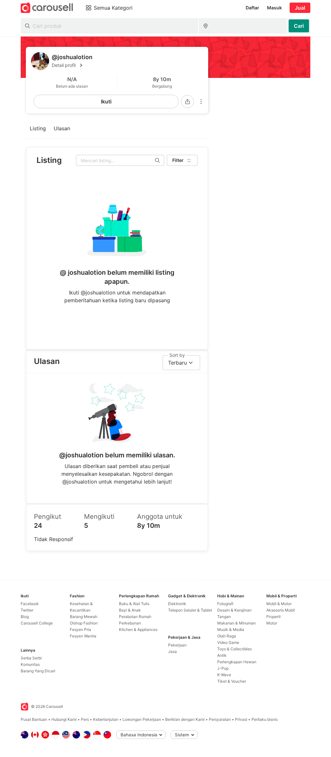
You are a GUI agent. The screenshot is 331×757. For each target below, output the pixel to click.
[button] (127, 65)
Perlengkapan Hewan (236, 661)
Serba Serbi (31, 658)
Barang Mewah (83, 616)
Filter (178, 160)
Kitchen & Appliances (138, 629)
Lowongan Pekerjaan (142, 719)
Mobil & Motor (279, 603)
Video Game (228, 642)
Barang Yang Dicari (38, 670)
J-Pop (223, 668)
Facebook (30, 603)
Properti (273, 616)
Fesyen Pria (80, 629)
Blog (25, 616)
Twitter (27, 610)
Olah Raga (226, 636)
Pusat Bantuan (34, 719)
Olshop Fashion (84, 623)
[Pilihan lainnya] (201, 101)
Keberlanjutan (105, 719)
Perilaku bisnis (264, 719)
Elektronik (177, 603)
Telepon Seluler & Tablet (190, 610)
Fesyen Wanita (83, 636)
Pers (85, 719)
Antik (222, 655)
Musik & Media (230, 629)
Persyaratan (220, 719)
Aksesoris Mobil (280, 610)
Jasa (172, 651)
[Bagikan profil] (187, 101)
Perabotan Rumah (135, 616)
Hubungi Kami (64, 719)
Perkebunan (130, 623)
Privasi (241, 719)
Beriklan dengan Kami (185, 719)
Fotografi (225, 603)
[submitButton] (299, 25)
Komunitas (30, 664)
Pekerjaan (177, 645)
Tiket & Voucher (231, 681)
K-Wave (224, 674)
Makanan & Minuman (236, 623)
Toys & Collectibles (234, 648)
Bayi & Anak (130, 610)
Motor (271, 623)
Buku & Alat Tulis (134, 603)
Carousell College (37, 623)
